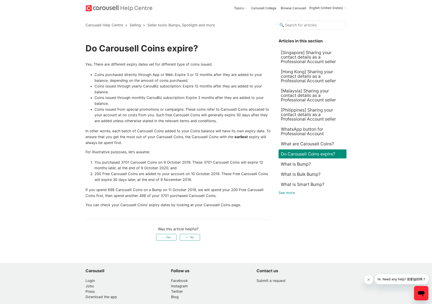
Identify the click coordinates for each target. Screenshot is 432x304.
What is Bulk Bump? (301, 174)
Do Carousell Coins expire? (308, 154)
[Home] (119, 7)
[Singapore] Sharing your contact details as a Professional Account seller (308, 57)
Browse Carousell (293, 8)
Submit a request (271, 280)
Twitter (177, 291)
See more (287, 192)
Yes (168, 237)
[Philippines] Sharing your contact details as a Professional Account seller (308, 114)
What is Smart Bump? (302, 184)
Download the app (101, 297)
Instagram (179, 286)
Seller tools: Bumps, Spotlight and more (181, 25)
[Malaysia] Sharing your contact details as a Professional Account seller (308, 95)
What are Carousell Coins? (307, 143)
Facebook (179, 280)
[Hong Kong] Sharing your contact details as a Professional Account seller (308, 76)
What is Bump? (296, 164)
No (192, 237)
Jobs (90, 286)
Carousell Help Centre (104, 25)
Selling (135, 25)
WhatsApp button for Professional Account (302, 131)
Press (90, 291)
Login (90, 280)
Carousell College (263, 8)
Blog (175, 297)
